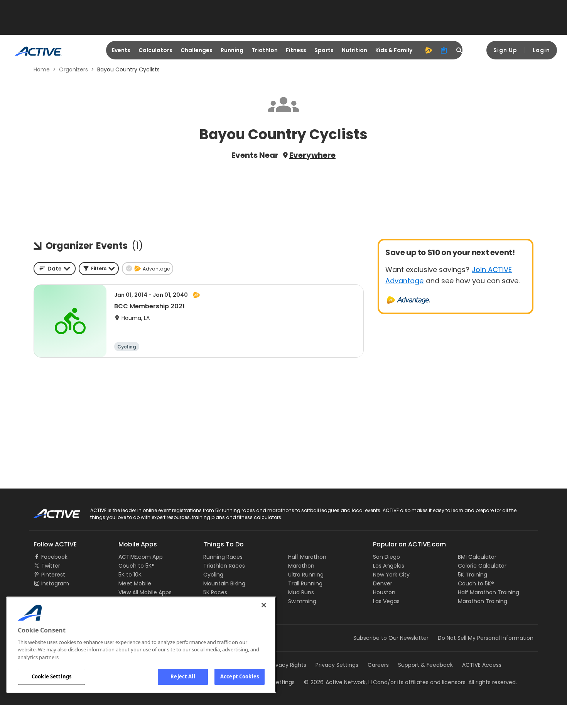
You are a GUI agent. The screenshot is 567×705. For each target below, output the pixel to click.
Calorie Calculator (482, 566)
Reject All (182, 676)
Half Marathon (307, 557)
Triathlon (264, 50)
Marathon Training (482, 601)
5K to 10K (130, 574)
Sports (324, 50)
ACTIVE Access (481, 665)
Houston (384, 592)
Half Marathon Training (488, 592)
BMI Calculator (477, 557)
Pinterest (53, 574)
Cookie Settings (51, 676)
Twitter (50, 566)
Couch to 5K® (136, 566)
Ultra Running (306, 574)
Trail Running (305, 583)
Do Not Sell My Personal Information (485, 638)
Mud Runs (301, 592)
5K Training (472, 574)
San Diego (386, 557)
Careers (378, 665)
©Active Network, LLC (340, 682)
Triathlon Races (224, 566)
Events (121, 50)
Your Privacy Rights (280, 665)
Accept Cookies (239, 676)
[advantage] (428, 50)
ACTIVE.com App (140, 557)
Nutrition (354, 50)
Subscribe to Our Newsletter (391, 638)
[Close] (263, 605)
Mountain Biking (224, 583)
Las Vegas (386, 601)
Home (42, 69)
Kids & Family (393, 50)
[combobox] (55, 268)
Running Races (223, 557)
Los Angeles (388, 566)
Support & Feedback (425, 665)
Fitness (296, 50)
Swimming (302, 601)
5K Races (215, 592)
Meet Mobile (134, 583)
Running (232, 50)
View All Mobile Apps (145, 592)
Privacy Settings (337, 665)
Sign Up (505, 50)
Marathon (301, 566)
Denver (382, 583)
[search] (459, 50)
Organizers (73, 69)
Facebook (54, 557)
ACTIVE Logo (50, 511)
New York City (391, 574)
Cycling (213, 574)
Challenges (197, 50)
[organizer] (444, 50)
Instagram (55, 583)
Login (541, 50)
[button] (99, 268)
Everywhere (312, 155)
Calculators (155, 50)
